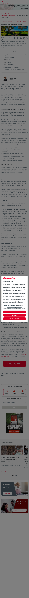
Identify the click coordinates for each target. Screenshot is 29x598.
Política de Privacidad (9, 305)
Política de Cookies (19, 304)
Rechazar (14, 315)
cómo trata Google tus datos (14, 307)
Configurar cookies (14, 318)
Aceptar (14, 312)
